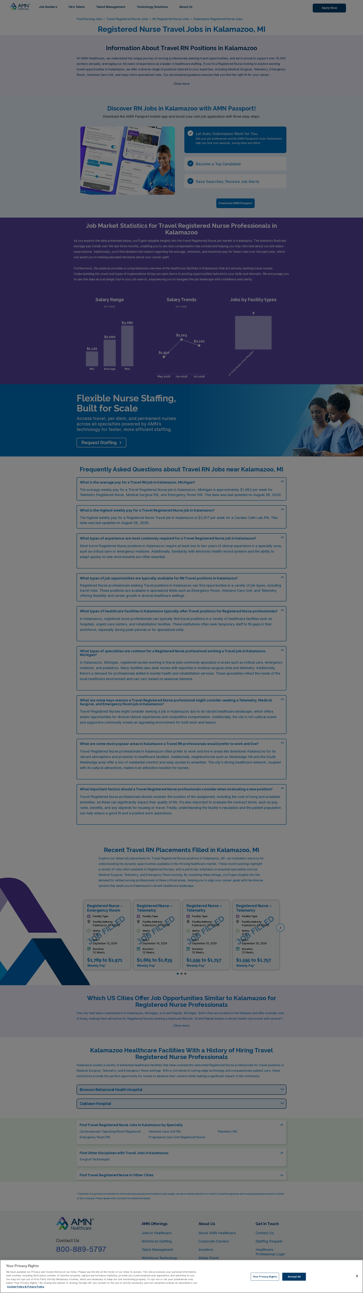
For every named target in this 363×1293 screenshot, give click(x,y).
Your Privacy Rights (265, 1276)
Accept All (294, 1276)
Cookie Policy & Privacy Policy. (25, 1286)
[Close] (357, 1276)
